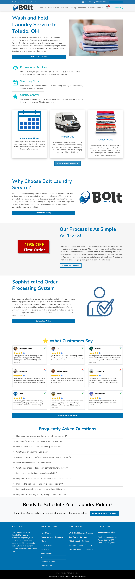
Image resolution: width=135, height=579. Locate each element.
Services (64, 8)
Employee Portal (47, 566)
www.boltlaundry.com (106, 542)
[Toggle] (14, 436)
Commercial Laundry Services (81, 549)
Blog (42, 557)
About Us (42, 8)
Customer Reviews (95, 8)
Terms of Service (73, 573)
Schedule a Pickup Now (104, 513)
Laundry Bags (46, 545)
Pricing (73, 8)
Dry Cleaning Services (78, 537)
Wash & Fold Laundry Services (81, 533)
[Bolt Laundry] (22, 7)
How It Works (53, 8)
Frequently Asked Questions (52, 537)
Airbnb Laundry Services (79, 541)
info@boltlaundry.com (112, 537)
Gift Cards (45, 549)
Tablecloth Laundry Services (80, 545)
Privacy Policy (60, 573)
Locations (82, 8)
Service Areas (46, 553)
